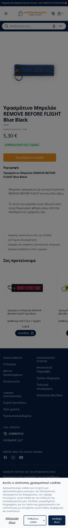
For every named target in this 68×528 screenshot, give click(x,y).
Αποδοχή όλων (57, 520)
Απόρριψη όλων (12, 520)
